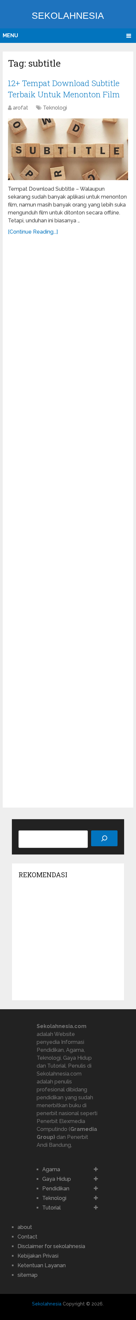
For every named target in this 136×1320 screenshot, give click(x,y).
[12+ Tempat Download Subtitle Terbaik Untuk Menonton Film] (68, 149)
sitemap (27, 1275)
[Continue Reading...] (33, 232)
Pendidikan (55, 1188)
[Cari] (104, 838)
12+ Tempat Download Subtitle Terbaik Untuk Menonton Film (64, 89)
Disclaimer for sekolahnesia (51, 1246)
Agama (51, 1169)
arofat (20, 108)
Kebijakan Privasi (37, 1256)
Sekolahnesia (68, 16)
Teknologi (55, 108)
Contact (27, 1237)
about (24, 1227)
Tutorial (51, 1208)
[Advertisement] (68, 523)
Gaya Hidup (56, 1179)
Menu (10, 35)
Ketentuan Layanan (41, 1265)
